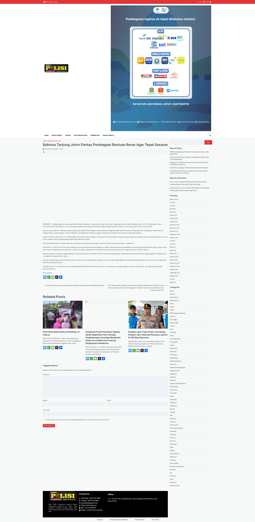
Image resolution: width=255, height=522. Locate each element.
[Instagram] (207, 2)
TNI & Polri (173, 476)
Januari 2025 (173, 260)
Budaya (68, 135)
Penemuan (173, 434)
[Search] (210, 135)
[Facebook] (201, 2)
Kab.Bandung (174, 358)
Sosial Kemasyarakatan (50, 141)
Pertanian (173, 441)
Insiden (172, 345)
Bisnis (172, 304)
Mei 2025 (173, 247)
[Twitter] (198, 2)
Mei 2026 (173, 209)
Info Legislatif (174, 342)
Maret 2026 (173, 215)
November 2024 (174, 266)
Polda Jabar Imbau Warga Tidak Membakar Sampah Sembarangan (189, 168)
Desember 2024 (174, 263)
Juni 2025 (173, 244)
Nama (45, 400)
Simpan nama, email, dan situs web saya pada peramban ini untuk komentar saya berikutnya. (77, 419)
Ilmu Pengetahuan (80, 135)
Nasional (172, 409)
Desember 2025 (174, 225)
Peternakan (173, 444)
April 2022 (173, 282)
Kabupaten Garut (175, 371)
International (173, 348)
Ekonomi (172, 326)
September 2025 (175, 234)
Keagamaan (173, 374)
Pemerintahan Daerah (176, 428)
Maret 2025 (173, 253)
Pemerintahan (174, 425)
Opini (171, 415)
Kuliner (172, 396)
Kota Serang (173, 390)
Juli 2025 (172, 241)
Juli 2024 (172, 279)
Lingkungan (173, 399)
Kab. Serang (173, 355)
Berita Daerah (57, 135)
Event (171, 329)
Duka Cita (172, 316)
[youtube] (210, 2)
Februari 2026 (174, 218)
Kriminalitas (95, 135)
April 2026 (173, 212)
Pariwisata (173, 422)
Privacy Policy (140, 520)
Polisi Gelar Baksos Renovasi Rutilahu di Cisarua (61, 333)
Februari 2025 (174, 257)
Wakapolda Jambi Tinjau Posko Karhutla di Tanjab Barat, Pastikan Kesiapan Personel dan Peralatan (188, 172)
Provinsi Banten (174, 454)
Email (109, 400)
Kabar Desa (173, 364)
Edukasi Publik (174, 323)
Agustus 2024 (174, 276)
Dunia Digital (173, 319)
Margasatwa (173, 406)
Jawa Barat (173, 351)
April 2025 (173, 250)
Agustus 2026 (174, 199)
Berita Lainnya (108, 135)
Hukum (172, 335)
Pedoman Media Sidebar (119, 520)
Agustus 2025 (174, 237)
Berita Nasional (174, 300)
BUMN (172, 310)
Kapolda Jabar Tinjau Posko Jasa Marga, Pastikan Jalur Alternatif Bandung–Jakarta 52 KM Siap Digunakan (147, 335)
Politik (171, 447)
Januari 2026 (173, 221)
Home (46, 135)
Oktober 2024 (174, 269)
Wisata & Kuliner (175, 485)
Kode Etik (155, 520)
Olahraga (172, 412)
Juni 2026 (173, 206)
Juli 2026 (172, 202)
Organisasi (173, 418)
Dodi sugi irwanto (175, 188)
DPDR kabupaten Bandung (177, 313)
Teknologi (172, 470)
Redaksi (100, 520)
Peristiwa (172, 438)
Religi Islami (173, 457)
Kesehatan (173, 380)
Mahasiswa (173, 402)
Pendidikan (173, 431)
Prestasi (172, 450)
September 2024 (175, 273)
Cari (208, 142)
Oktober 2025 (174, 231)
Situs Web (46, 410)
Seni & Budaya (174, 463)
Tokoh (171, 479)
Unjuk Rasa (173, 482)
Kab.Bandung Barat (175, 361)
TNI (60, 141)
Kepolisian (173, 377)
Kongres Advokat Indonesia (178, 383)
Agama (172, 291)
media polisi (47, 149)
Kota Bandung (174, 387)
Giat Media (173, 332)
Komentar (47, 374)
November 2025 (174, 228)
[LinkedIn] (204, 2)
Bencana (172, 294)
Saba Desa (173, 460)
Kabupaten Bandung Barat (177, 367)
